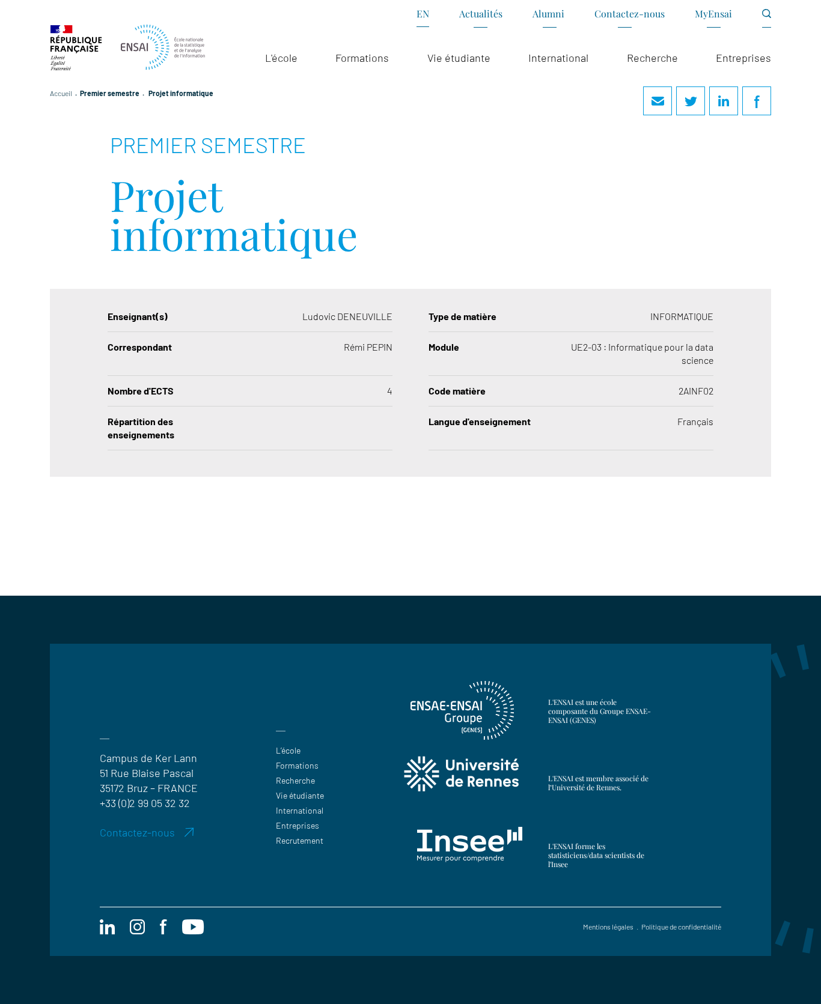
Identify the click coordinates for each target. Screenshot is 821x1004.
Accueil (61, 93)
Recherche (295, 780)
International (299, 810)
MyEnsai (713, 13)
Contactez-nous (629, 13)
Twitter (690, 100)
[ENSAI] (163, 48)
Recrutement (299, 840)
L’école (288, 750)
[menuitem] (423, 18)
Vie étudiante (300, 795)
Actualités (480, 13)
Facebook (756, 100)
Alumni (548, 13)
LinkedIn (723, 100)
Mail (657, 100)
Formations (297, 765)
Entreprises (297, 825)
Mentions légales (608, 926)
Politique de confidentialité (681, 926)
